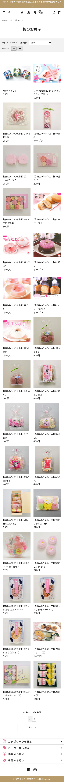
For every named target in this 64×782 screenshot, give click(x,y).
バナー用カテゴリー (17, 20)
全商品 (4, 20)
